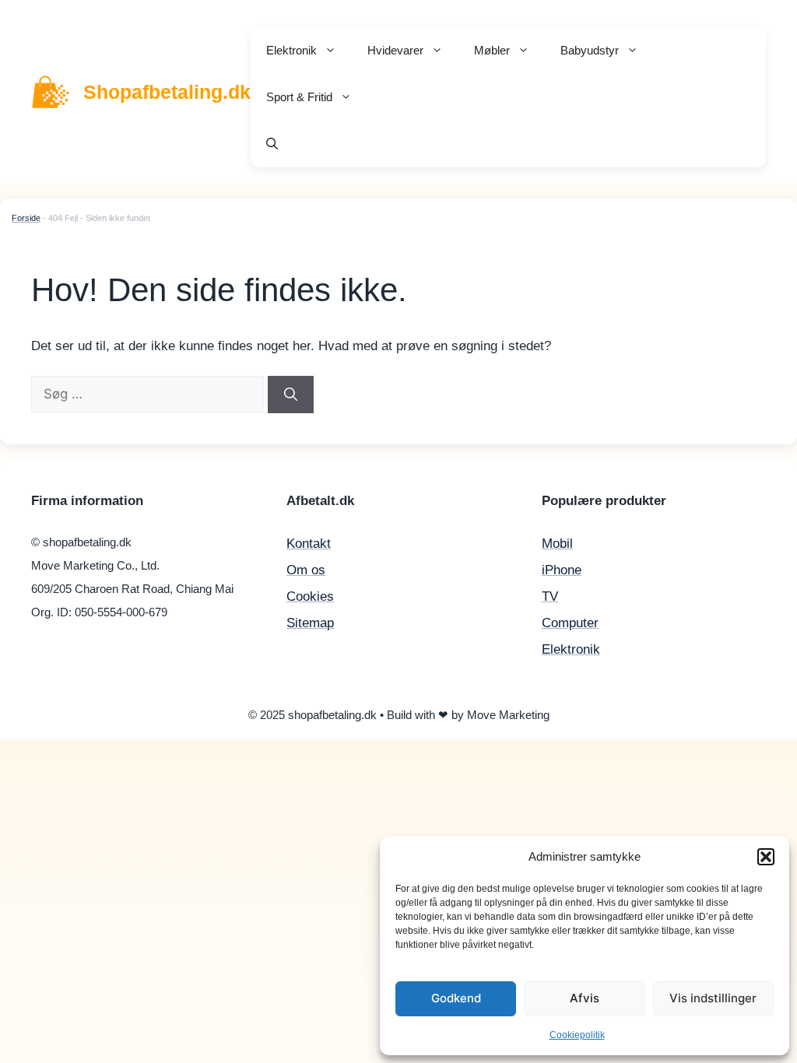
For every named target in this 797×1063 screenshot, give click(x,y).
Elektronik (291, 50)
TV (550, 596)
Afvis (584, 998)
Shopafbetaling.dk (167, 92)
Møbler (492, 50)
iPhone (561, 570)
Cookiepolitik (577, 1035)
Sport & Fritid (299, 96)
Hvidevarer (395, 50)
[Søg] (291, 394)
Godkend (456, 998)
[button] (766, 857)
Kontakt (308, 543)
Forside (26, 218)
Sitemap (310, 623)
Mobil (557, 543)
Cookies (310, 596)
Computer (570, 623)
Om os (305, 570)
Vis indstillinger (713, 998)
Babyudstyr (589, 50)
